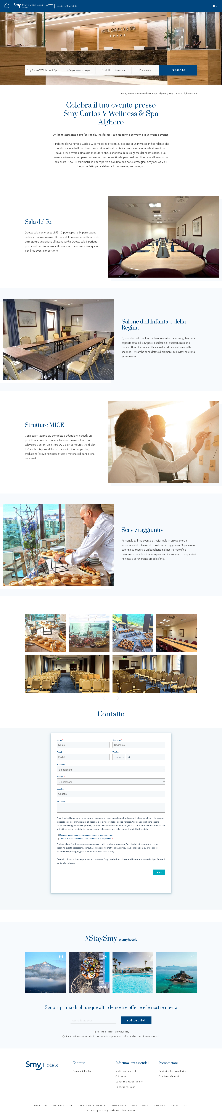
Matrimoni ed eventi (126, 1071)
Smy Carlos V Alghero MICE (183, 93)
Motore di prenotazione (154, 1105)
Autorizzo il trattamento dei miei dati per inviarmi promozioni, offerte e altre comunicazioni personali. (113, 1036)
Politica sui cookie (63, 1105)
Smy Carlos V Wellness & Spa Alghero (147, 93)
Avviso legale (41, 1105)
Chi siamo (121, 1076)
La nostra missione (125, 1087)
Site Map (175, 1105)
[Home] (7, 7)
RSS (186, 1105)
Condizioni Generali (169, 1076)
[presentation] (104, 698)
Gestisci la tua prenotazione (173, 1071)
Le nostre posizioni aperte (129, 1081)
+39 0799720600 (68, 6)
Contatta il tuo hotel (83, 1071)
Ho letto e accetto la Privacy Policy (113, 1032)
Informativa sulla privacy (124, 1105)
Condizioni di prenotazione (91, 1105)
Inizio (123, 93)
